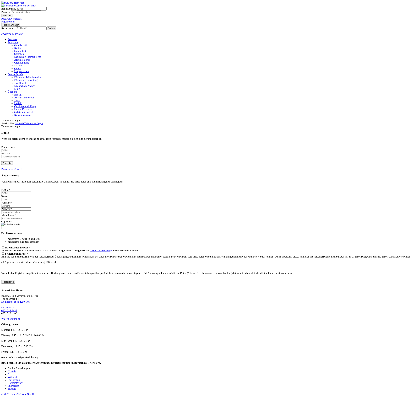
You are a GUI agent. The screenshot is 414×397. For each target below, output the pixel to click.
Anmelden (7, 15)
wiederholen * (8, 215)
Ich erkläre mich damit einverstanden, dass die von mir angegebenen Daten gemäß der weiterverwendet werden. (69, 249)
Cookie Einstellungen (19, 368)
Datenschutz (14, 380)
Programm (13, 42)
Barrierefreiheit (15, 382)
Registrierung (8, 21)
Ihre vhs (18, 94)
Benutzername (8, 8)
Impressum (13, 385)
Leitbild (18, 103)
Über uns (12, 91)
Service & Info (15, 74)
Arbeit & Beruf (22, 59)
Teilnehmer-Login (33, 123)
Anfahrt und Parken (24, 97)
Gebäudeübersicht (23, 112)
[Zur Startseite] (13, 2)
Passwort (6, 12)
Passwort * (6, 209)
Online (17, 68)
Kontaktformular (22, 115)
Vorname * (6, 202)
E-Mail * (5, 190)
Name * (5, 196)
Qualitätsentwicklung (25, 106)
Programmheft (21, 71)
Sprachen (19, 54)
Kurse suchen (8, 28)
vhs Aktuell (20, 83)
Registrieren (8, 282)
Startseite (12, 39)
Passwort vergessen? (11, 18)
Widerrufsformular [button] (10, 318)
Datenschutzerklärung (101, 250)
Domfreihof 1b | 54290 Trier (15, 301)
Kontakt (12, 371)
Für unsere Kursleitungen (27, 80)
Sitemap (12, 388)
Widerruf (12, 377)
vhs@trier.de (7, 307)
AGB (10, 374)
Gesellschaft (20, 45)
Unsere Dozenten (23, 109)
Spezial (18, 65)
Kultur (17, 48)
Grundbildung (21, 62)
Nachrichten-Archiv (24, 86)
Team (17, 100)
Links (17, 88)
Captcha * (6, 221)
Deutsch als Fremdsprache (27, 56)
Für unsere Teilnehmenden (27, 77)
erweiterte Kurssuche (12, 33)
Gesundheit (20, 51)
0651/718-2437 (9, 310)
